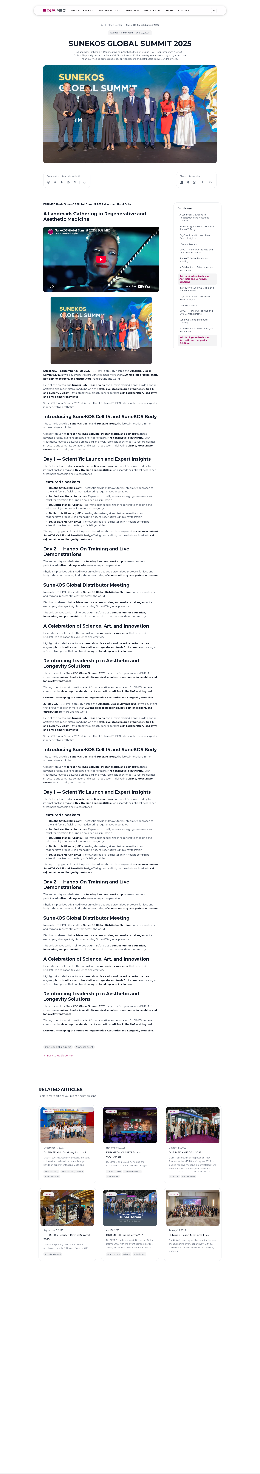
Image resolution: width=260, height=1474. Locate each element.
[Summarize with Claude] (55, 182)
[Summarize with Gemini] (61, 182)
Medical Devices (81, 10)
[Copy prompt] (84, 182)
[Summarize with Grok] (75, 182)
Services (131, 10)
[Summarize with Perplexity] (68, 182)
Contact (183, 10)
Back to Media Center (60, 1055)
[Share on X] (188, 182)
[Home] (102, 25)
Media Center (152, 10)
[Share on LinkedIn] (181, 182)
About (169, 10)
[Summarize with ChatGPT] (48, 182)
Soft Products (108, 10)
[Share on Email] (201, 182)
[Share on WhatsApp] (194, 182)
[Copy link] (210, 182)
